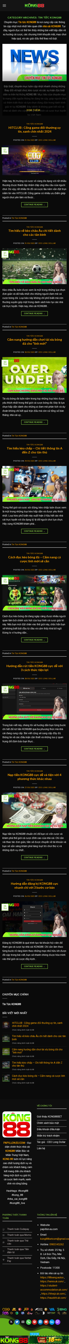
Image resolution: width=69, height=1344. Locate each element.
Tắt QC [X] (34, 1334)
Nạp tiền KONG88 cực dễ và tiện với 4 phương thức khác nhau (34, 777)
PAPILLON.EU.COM (14, 1142)
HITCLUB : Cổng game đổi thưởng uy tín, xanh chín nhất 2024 (35, 129)
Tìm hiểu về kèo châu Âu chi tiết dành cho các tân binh (34, 232)
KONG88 (10, 1150)
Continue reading (34, 204)
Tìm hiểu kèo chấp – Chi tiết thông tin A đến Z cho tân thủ (34, 450)
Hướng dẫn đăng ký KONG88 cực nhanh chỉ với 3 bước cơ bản (34, 885)
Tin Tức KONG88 (34, 124)
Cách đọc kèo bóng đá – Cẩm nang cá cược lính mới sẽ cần (34, 559)
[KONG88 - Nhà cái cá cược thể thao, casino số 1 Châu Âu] (34, 5)
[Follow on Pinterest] (34, 1322)
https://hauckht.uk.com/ (53, 1297)
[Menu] (4, 5)
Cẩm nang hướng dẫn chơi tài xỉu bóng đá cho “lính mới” (34, 341)
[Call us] (28, 1322)
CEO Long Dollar (47, 140)
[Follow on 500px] (52, 1322)
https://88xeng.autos (52, 1277)
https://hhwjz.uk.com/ (53, 1293)
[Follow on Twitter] (17, 1322)
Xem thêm (33, 110)
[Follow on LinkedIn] (40, 1322)
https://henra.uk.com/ (52, 1281)
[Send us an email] (23, 1322)
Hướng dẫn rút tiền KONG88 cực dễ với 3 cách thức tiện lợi (34, 668)
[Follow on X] (11, 1322)
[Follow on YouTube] (46, 1322)
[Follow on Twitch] (57, 1322)
